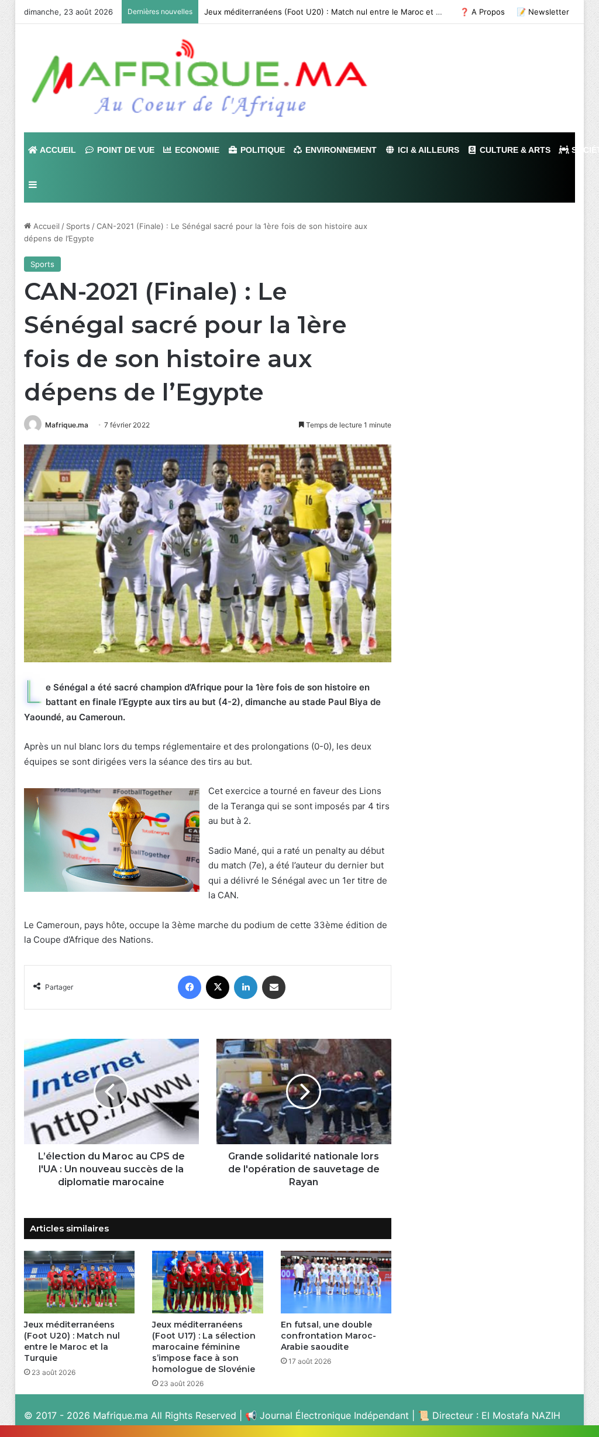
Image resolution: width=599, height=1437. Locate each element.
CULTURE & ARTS (513, 150)
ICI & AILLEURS (427, 150)
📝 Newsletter (543, 11)
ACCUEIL (57, 150)
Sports (78, 226)
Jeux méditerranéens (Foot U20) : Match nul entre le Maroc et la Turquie (72, 1341)
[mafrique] (199, 78)
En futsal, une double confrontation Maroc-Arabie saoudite (328, 1335)
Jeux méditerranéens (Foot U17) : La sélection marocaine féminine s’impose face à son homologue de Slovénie (204, 1346)
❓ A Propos (482, 11)
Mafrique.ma (66, 424)
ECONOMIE (196, 150)
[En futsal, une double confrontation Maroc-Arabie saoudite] (336, 1282)
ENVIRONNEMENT (340, 150)
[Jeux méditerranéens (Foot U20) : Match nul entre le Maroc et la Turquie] (79, 1282)
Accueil (45, 226)
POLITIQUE (261, 150)
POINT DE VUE (124, 150)
